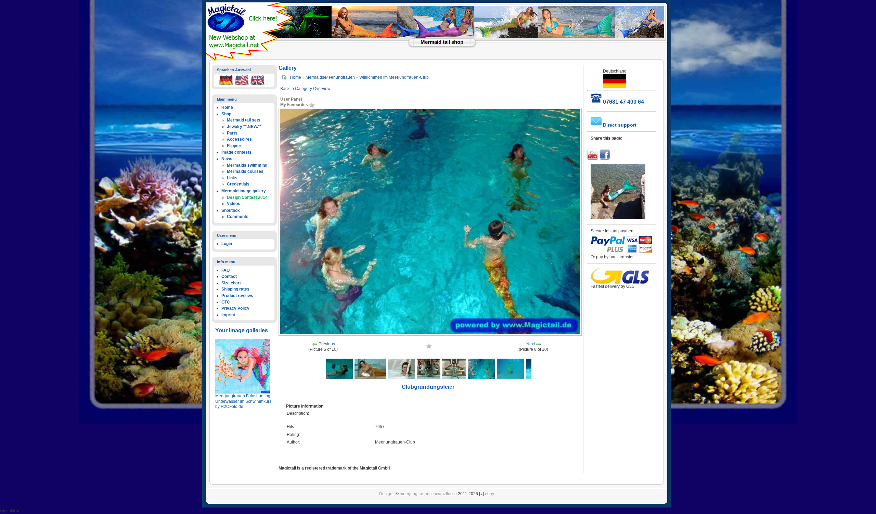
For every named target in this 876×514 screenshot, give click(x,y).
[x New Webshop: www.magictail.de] (250, 59)
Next (530, 344)
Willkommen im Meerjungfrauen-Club (394, 77)
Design (385, 493)
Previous (327, 344)
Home (295, 77)
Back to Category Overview (305, 88)
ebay (489, 493)
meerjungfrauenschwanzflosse (428, 493)
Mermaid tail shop (442, 42)
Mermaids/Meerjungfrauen (330, 77)
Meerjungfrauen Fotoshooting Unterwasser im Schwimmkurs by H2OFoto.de (243, 401)
